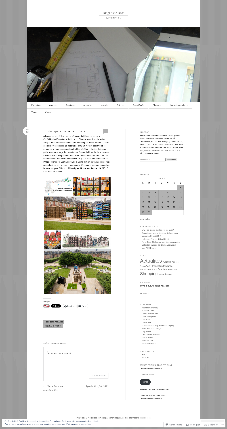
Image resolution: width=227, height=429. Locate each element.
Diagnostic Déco (113, 12)
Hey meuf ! (146, 332)
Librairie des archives (151, 335)
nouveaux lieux (148, 269)
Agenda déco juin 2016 (98, 386)
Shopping (157, 105)
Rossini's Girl (147, 341)
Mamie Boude (147, 338)
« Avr (142, 219)
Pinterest (145, 357)
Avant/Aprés (138, 105)
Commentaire (98, 375)
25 (155, 207)
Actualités (87, 105)
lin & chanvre (55, 326)
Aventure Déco (148, 311)
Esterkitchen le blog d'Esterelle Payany (158, 326)
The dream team (149, 344)
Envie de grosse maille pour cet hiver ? (158, 230)
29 (180, 207)
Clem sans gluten (149, 317)
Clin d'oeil (146, 320)
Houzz (144, 355)
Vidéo (33, 112)
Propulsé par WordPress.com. (88, 418)
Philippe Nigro (58, 146)
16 (143, 202)
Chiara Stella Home (150, 314)
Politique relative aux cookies (78, 424)
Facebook (145, 293)
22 (180, 202)
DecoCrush (146, 323)
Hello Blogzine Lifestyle (152, 329)
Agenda (104, 105)
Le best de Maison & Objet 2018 (155, 239)
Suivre (145, 382)
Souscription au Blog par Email (156, 365)
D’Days (62, 136)
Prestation (35, 105)
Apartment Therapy (150, 308)
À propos (53, 105)
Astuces (120, 105)
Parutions (70, 105)
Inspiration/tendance (179, 105)
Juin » (147, 219)
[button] (58, 186)
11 (155, 197)
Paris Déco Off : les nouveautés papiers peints (161, 242)
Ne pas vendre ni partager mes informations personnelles (126, 418)
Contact (48, 112)
